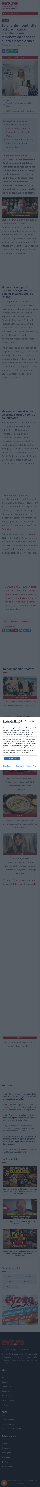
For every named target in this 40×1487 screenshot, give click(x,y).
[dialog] (20, 743)
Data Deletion (7, 766)
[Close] (36, 721)
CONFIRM (12, 758)
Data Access (20, 766)
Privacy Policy (32, 766)
